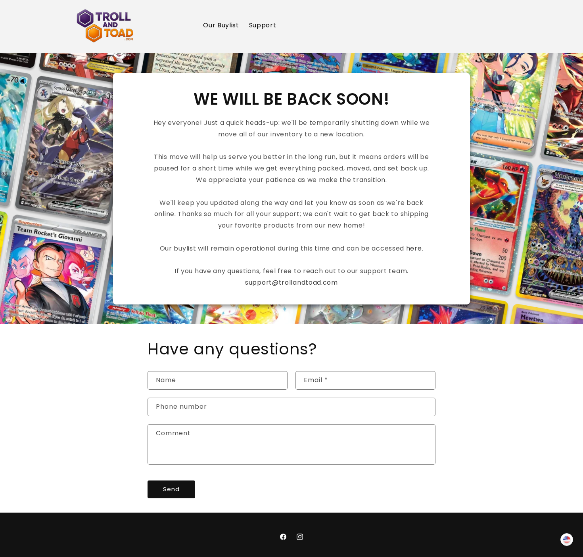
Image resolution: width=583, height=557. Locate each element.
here (414, 248)
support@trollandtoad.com (291, 282)
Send (171, 489)
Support (262, 25)
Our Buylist (221, 25)
